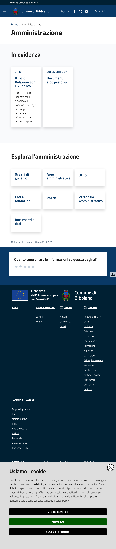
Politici (52, 198)
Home (14, 24)
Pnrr (15, 307)
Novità (68, 307)
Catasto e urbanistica (89, 333)
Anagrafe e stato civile (92, 319)
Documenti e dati (24, 222)
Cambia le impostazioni (58, 532)
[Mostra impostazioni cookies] (113, 274)
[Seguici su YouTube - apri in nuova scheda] (85, 11)
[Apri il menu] (4, 11)
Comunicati (65, 321)
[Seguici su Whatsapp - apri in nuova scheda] (79, 11)
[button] (104, 11)
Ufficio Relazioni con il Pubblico (25, 82)
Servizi (92, 307)
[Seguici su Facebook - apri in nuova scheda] (73, 11)
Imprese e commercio (89, 353)
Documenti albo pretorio (57, 80)
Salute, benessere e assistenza (93, 362)
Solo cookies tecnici (58, 512)
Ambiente (88, 326)
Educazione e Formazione (90, 343)
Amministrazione (23, 400)
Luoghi (39, 316)
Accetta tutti (58, 522)
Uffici (83, 175)
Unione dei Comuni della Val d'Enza (24, 2)
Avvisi (63, 326)
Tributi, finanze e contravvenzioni (92, 372)
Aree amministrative (58, 176)
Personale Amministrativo (91, 199)
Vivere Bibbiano (45, 307)
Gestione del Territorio (90, 387)
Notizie (63, 316)
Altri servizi (89, 380)
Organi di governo (22, 176)
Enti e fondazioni (23, 199)
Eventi (39, 321)
